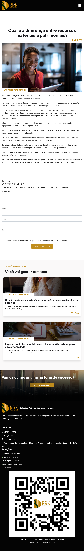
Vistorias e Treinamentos (13, 464)
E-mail (4, 219)
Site (3, 230)
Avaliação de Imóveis (12, 461)
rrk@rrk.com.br (10, 435)
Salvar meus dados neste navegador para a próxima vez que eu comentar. (37, 241)
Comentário (6, 192)
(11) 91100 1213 (11, 432)
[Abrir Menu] (79, 5)
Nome (4, 209)
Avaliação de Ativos (11, 457)
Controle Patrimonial (11, 454)
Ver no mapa (7, 446)
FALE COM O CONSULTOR (42, 385)
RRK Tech (7, 468)
